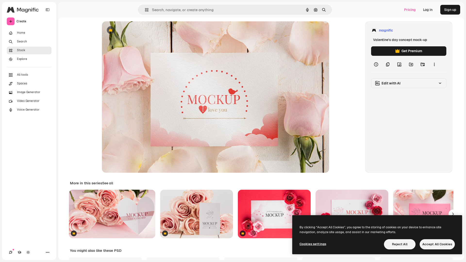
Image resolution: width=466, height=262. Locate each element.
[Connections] (11, 252)
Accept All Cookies (437, 244)
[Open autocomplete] (144, 10)
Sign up (450, 10)
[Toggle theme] (28, 252)
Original (133, 30)
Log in (428, 10)
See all (107, 183)
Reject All (400, 244)
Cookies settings (313, 244)
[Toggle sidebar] (47, 10)
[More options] (434, 64)
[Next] (453, 214)
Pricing (410, 10)
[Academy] (19, 252)
